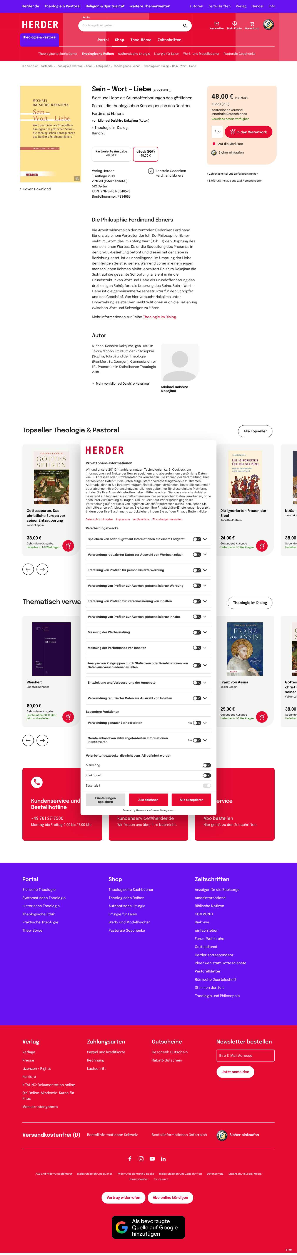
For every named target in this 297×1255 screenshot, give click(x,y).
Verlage (28, 1052)
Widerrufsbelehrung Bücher (94, 1174)
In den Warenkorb (252, 132)
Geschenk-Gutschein (170, 1052)
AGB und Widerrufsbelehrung (53, 1174)
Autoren (196, 6)
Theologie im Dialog (156, 66)
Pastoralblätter (207, 971)
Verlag (241, 6)
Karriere (29, 1077)
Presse (28, 1060)
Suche (86, 18)
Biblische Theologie (39, 890)
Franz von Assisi (234, 682)
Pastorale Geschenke (239, 54)
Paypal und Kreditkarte (106, 1052)
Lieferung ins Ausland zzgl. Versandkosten (235, 181)
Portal (103, 40)
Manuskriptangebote (40, 1107)
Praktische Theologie (40, 922)
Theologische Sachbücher (57, 54)
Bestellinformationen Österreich (179, 1135)
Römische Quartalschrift (215, 980)
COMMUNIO (204, 914)
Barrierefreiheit (139, 1179)
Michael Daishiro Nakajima (118, 120)
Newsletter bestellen (244, 1042)
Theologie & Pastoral (62, 6)
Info (272, 6)
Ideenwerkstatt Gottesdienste (220, 963)
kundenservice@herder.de (145, 818)
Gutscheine (167, 1042)
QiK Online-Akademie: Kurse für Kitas (48, 1096)
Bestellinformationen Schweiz (112, 1135)
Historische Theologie (41, 906)
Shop (119, 40)
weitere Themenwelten (150, 6)
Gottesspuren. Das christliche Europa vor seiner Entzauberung (46, 516)
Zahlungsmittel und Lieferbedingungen (233, 174)
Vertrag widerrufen (123, 1198)
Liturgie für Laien (166, 54)
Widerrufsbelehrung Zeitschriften (180, 1174)
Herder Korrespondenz (214, 955)
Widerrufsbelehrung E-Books (135, 1174)
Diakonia (202, 922)
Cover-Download (37, 189)
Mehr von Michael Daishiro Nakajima (122, 383)
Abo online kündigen (170, 1198)
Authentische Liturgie (134, 54)
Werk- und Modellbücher (201, 54)
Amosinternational (210, 898)
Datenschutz (215, 1174)
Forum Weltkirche (209, 939)
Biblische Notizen (209, 906)
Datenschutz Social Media (245, 1174)
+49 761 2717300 (47, 818)
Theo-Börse (141, 40)
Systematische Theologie (44, 898)
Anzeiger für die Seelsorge (217, 890)
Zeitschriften (219, 6)
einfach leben (206, 931)
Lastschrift (96, 1069)
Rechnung (95, 1060)
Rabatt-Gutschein (167, 1060)
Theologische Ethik (38, 914)
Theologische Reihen (98, 54)
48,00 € (111, 153)
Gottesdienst (206, 947)
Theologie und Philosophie (217, 996)
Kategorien (103, 66)
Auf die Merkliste (230, 144)
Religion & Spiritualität (105, 6)
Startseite (46, 66)
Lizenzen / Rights (36, 1069)
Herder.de (30, 6)
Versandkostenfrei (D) (51, 1135)
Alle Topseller (255, 431)
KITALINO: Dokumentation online (48, 1085)
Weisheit (34, 682)
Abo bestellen (218, 818)
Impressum (161, 1179)
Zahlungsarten (106, 1042)
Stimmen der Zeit (209, 988)
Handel (258, 6)
